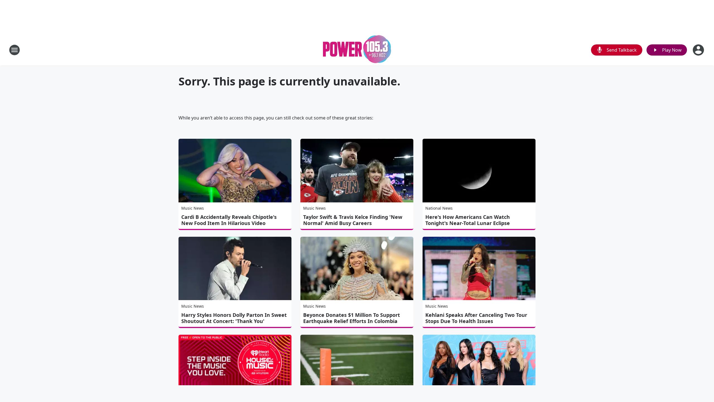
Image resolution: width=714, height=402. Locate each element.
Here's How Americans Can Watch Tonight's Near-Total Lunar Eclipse (467, 220)
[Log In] (699, 50)
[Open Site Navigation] (14, 50)
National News (439, 208)
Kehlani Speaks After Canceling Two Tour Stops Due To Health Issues (476, 318)
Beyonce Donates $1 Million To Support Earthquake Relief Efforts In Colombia (351, 318)
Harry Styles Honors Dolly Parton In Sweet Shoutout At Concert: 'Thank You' (234, 318)
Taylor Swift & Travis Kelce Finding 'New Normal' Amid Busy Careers (352, 220)
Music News (192, 208)
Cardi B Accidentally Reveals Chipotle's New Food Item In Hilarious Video (229, 220)
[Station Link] (357, 49)
